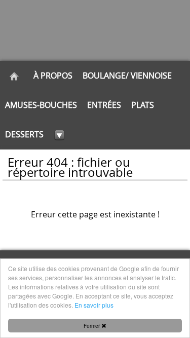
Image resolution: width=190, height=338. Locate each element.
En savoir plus (93, 305)
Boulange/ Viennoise (127, 75)
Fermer (92, 325)
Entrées (104, 104)
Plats (142, 104)
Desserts (24, 134)
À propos (52, 75)
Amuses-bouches (41, 104)
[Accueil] (14, 75)
